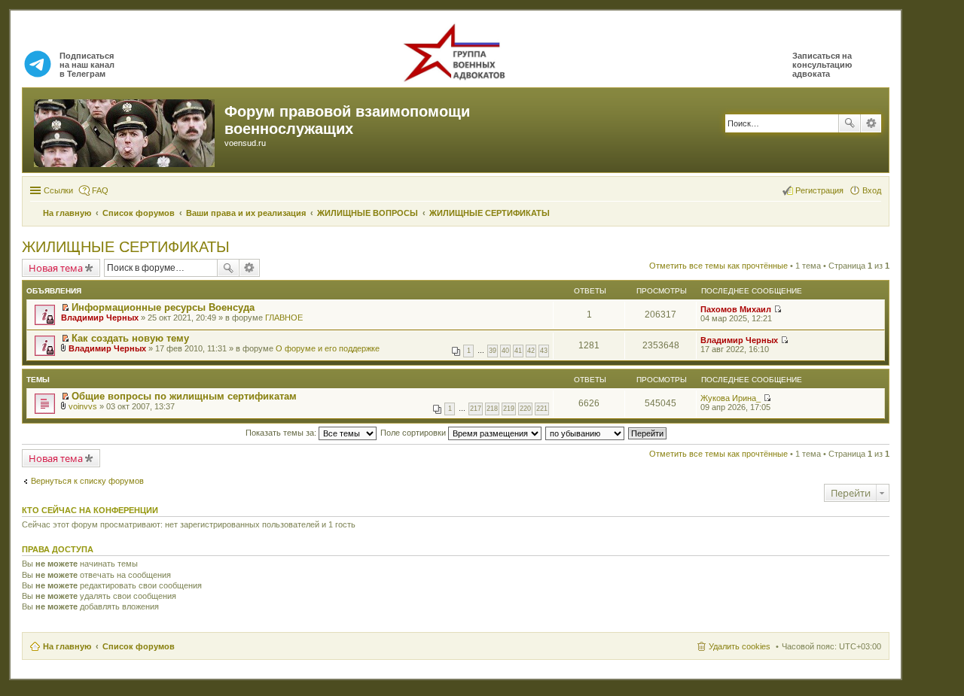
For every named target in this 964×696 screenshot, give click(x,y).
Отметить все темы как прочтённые (718, 265)
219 (508, 408)
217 (475, 408)
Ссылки (58, 190)
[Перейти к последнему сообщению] (777, 309)
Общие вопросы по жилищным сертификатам (184, 396)
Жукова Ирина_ (730, 398)
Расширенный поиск (871, 123)
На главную (67, 646)
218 (492, 408)
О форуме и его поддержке (328, 348)
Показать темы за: (282, 432)
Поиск (849, 123)
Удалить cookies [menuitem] (739, 646)
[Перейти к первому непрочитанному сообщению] (65, 307)
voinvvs (83, 406)
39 (492, 350)
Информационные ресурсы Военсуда (163, 307)
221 (542, 408)
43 (544, 350)
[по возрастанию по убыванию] (585, 432)
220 (525, 408)
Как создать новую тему (130, 338)
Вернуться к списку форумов (87, 480)
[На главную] (125, 130)
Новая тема (56, 268)
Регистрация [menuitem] (819, 190)
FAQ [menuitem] (100, 190)
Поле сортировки (414, 432)
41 (518, 350)
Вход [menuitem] (871, 190)
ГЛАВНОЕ (284, 317)
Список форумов (138, 646)
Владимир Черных (100, 317)
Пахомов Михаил (735, 309)
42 (531, 350)
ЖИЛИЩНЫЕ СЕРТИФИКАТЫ (126, 247)
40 (505, 350)
